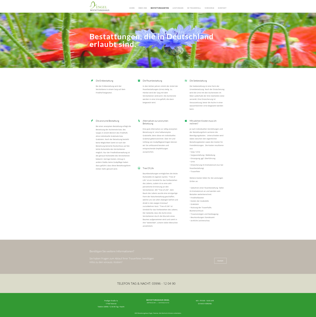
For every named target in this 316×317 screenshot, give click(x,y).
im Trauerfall (194, 8)
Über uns (142, 8)
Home (132, 8)
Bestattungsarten (160, 8)
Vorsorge (209, 8)
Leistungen (178, 8)
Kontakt (222, 8)
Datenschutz (163, 303)
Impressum (151, 303)
